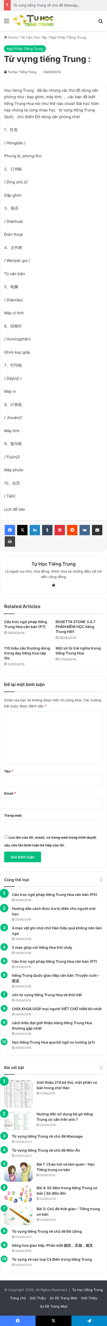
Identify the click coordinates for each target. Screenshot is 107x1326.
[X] (22, 530)
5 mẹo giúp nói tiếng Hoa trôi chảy (42, 947)
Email (10, 793)
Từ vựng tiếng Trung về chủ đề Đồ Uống (47, 1231)
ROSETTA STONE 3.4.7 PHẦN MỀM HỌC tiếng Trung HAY (75, 626)
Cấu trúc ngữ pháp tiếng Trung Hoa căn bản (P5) (54, 894)
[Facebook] (10, 530)
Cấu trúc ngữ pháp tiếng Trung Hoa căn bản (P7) (54, 961)
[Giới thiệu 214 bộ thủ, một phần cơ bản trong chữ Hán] (18, 1094)
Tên (8, 771)
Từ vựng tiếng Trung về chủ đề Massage (46, 5)
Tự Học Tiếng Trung (22, 72)
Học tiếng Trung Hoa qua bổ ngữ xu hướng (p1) (53, 1042)
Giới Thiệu (38, 1298)
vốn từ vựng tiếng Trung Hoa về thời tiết (47, 995)
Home (12, 37)
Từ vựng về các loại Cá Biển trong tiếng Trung (52, 1259)
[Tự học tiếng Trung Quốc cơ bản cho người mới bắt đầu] (34, 20)
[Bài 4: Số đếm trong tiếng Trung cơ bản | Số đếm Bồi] (18, 1194)
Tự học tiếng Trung (87, 1290)
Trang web (13, 815)
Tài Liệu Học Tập (34, 37)
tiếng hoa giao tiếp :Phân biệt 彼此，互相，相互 (52, 1245)
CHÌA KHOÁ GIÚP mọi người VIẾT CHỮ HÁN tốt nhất (57, 1009)
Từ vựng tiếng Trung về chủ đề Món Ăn (46, 1150)
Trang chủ (18, 1298)
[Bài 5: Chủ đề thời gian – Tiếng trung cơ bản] (18, 1215)
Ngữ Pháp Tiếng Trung (68, 37)
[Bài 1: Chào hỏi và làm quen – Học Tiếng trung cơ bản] (18, 1172)
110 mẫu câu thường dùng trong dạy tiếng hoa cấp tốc (27, 653)
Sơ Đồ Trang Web (63, 1298)
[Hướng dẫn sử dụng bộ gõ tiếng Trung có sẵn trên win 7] (18, 1120)
